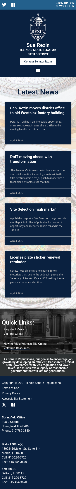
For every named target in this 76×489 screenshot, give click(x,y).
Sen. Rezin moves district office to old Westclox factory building (37, 110)
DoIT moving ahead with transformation (31, 159)
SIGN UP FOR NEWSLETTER (65, 4)
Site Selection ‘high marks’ (33, 209)
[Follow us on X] (5, 5)
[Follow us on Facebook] (14, 5)
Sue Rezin (38, 45)
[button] (38, 70)
